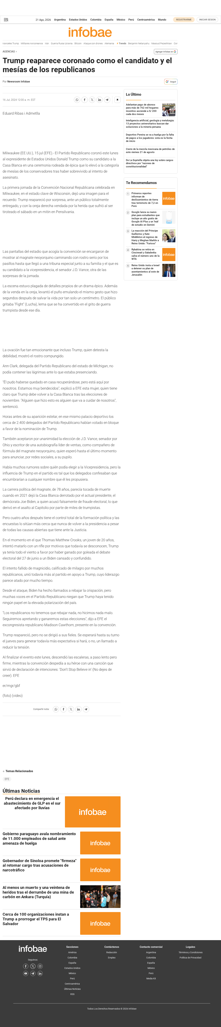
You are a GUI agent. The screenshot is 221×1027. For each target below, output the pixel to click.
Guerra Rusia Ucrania (56, 43)
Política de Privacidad (190, 957)
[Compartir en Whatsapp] (77, 100)
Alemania (104, 43)
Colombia (95, 19)
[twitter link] (32, 966)
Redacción (111, 952)
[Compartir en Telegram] (107, 100)
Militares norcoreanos (27, 43)
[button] (6, 19)
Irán (42, 43)
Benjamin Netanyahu (133, 43)
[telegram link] (32, 973)
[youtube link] (25, 973)
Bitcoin (72, 43)
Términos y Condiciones (191, 952)
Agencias (9, 51)
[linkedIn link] (40, 973)
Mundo (162, 19)
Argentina (60, 19)
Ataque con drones (87, 43)
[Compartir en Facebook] (84, 100)
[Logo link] (90, 32)
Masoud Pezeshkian (156, 43)
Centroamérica (146, 19)
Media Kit (151, 978)
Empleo (111, 957)
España (109, 19)
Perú (131, 19)
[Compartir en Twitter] (92, 100)
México (121, 19)
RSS (72, 994)
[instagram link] (40, 966)
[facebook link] (25, 966)
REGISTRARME (184, 19)
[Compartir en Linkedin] (100, 100)
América (72, 952)
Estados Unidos (78, 19)
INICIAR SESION (207, 19)
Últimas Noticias (72, 989)
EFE (7, 779)
